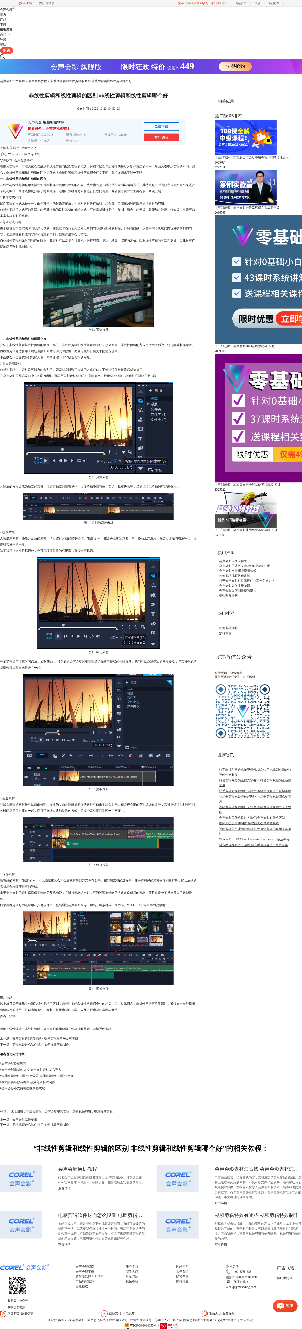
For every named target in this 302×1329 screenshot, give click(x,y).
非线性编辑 (32, 1029)
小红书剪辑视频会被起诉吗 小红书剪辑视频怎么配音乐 (255, 799)
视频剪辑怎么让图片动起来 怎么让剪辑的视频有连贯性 (255, 831)
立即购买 (161, 137)
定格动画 (225, 633)
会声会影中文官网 (12, 81)
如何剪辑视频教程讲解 (234, 576)
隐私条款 (182, 1276)
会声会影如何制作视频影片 (237, 590)
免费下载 (161, 126)
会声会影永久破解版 (233, 561)
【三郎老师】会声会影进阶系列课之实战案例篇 (247, 207)
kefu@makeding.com (244, 1276)
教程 (3, 34)
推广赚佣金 (284, 1278)
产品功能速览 (85, 1281)
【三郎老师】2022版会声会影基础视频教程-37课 (248, 484)
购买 (6, 50)
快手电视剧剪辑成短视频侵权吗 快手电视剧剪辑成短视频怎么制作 (255, 772)
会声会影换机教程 (13, 1063)
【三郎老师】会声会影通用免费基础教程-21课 (246, 530)
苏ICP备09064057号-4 (144, 1325)
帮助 (3, 44)
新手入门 (132, 1271)
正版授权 (82, 1286)
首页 (3, 14)
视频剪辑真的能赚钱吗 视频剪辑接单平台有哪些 (45, 1038)
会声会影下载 (85, 1271)
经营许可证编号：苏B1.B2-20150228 (154, 1320)
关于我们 (182, 1271)
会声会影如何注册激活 (234, 585)
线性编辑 (15, 1029)
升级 (3, 39)
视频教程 (132, 1281)
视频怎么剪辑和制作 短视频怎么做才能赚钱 (249, 823)
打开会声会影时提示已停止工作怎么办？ (247, 580)
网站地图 (182, 1281)
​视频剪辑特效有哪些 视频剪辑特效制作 (27, 1082)
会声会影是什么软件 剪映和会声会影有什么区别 (252, 817)
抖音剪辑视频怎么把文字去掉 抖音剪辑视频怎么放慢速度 (255, 783)
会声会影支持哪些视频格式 (237, 570)
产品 (3, 19)
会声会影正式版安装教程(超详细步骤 (244, 566)
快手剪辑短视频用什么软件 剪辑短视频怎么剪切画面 (255, 791)
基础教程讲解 (228, 595)
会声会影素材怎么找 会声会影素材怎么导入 (30, 1069)
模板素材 (6, 29)
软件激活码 (83, 1276)
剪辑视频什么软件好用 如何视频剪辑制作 (40, 1044)
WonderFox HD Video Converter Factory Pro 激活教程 (254, 839)
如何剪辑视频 (228, 628)
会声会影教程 (37, 81)
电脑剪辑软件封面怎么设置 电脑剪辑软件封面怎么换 (37, 1076)
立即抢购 (235, 66)
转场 (164, 209)
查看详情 (64, 1188)
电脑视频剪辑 (102, 1029)
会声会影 (7, 9)
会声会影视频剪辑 (55, 1029)
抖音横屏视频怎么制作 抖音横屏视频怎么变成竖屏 (253, 845)
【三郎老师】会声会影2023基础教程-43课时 (245, 346)
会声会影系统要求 (24, 1119)
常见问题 (132, 1276)
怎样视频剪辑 (80, 1029)
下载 (3, 24)
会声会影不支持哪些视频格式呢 (22, 1088)
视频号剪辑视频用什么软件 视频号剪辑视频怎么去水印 (255, 810)
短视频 (171, 345)
